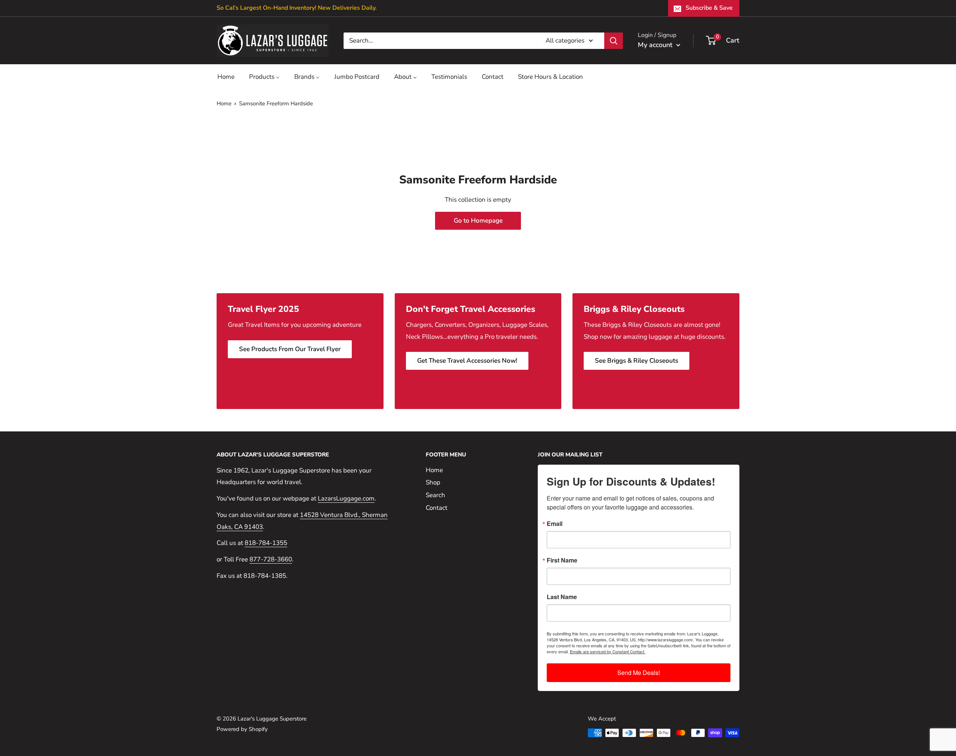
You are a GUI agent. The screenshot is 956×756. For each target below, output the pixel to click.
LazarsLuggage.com (346, 498)
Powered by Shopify (242, 729)
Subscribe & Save (709, 8)
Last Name (562, 597)
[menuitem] (226, 77)
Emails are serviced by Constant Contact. (607, 651)
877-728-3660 (270, 559)
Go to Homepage (478, 220)
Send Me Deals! (638, 672)
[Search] (613, 40)
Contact (436, 508)
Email (554, 524)
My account (656, 44)
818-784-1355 (266, 543)
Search (435, 495)
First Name (562, 560)
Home (224, 103)
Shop (433, 482)
